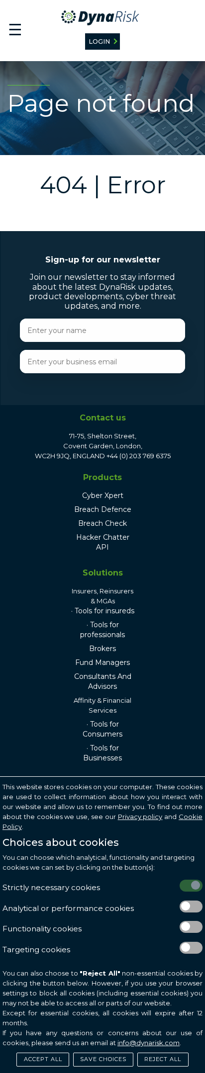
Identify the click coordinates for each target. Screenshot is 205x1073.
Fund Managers (102, 662)
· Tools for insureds (102, 610)
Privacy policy (140, 817)
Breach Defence (102, 509)
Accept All (43, 1059)
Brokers (102, 648)
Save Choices (103, 1059)
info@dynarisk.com (148, 1043)
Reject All (162, 1059)
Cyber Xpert (102, 495)
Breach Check (102, 523)
